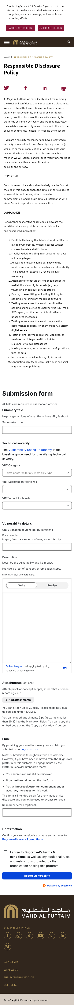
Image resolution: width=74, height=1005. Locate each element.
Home (7, 57)
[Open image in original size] (25, 42)
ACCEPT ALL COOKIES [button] (20, 28)
